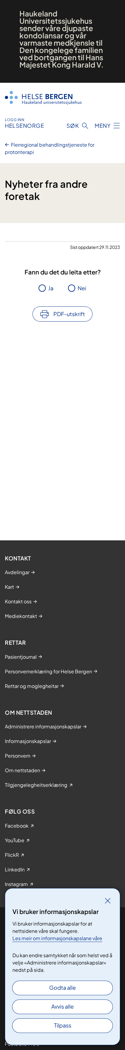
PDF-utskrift (69, 313)
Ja (50, 287)
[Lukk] (108, 900)
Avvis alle (62, 1006)
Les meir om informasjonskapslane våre (57, 938)
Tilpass (62, 1025)
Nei (82, 287)
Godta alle (62, 987)
